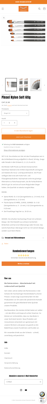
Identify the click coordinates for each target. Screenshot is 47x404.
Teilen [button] (6, 244)
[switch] (42, 401)
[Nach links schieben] (2, 85)
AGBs (6, 348)
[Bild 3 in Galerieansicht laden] (36, 84)
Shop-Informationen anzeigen (14, 150)
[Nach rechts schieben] (44, 85)
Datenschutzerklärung (12, 368)
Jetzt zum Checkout (23, 137)
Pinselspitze (5, 109)
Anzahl (4, 118)
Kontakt (7, 353)
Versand (9, 105)
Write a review (23, 263)
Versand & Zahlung (11, 363)
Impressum (8, 358)
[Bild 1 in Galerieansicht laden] (11, 84)
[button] (2, 8)
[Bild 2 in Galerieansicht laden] (23, 84)
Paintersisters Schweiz (21, 400)
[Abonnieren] (40, 381)
